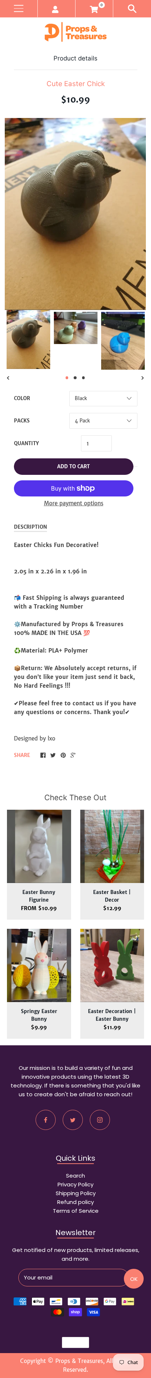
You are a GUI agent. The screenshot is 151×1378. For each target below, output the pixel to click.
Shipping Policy (76, 1193)
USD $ (72, 1342)
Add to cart (73, 466)
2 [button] (75, 377)
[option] (28, 339)
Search (75, 1175)
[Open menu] (18, 8)
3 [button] (83, 377)
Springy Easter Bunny (39, 1015)
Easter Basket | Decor (112, 896)
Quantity (26, 443)
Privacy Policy (75, 1184)
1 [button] (67, 377)
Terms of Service (76, 1211)
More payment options (73, 503)
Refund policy (75, 1202)
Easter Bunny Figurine (38, 896)
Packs (22, 421)
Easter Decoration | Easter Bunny (112, 1015)
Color (22, 398)
